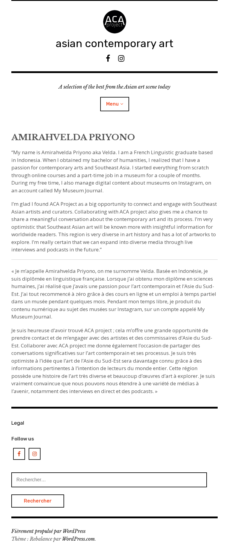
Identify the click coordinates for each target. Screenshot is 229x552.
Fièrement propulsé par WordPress (48, 531)
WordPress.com (78, 539)
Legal (17, 423)
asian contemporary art (114, 43)
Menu (112, 104)
